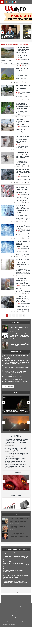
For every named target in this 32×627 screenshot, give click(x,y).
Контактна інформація (12, 621)
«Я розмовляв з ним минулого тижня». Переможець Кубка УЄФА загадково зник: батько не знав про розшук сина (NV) (16, 460)
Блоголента (11, 611)
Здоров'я (9, 609)
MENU (2, 2)
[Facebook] (9, 2)
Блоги (16, 515)
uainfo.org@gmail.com (22, 621)
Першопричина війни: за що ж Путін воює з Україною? (20, 526)
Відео (20, 609)
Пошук (16, 44)
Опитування (16, 352)
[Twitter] (12, 2)
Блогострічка (15, 436)
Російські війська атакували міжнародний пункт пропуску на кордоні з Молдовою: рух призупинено (15, 570)
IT (6, 609)
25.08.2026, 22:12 (9, 451)
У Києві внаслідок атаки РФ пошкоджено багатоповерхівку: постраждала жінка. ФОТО (15, 410)
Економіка (5, 607)
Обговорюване (11, 549)
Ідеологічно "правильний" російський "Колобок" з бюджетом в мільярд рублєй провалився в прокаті (19, 536)
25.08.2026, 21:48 (9, 462)
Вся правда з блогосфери (7, 44)
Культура (13, 607)
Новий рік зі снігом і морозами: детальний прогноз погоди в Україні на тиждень (22, 263)
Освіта (24, 607)
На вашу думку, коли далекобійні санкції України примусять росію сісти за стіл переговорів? (15, 356)
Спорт (13, 609)
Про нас (4, 621)
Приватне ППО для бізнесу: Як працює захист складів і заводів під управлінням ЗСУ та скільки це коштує (19, 336)
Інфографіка (16, 496)
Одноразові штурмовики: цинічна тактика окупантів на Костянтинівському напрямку (19, 520)
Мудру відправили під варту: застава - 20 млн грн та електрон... (9, 36)
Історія (20, 607)
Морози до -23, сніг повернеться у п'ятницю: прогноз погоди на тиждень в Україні (23, 209)
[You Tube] (15, 2)
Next (30, 32)
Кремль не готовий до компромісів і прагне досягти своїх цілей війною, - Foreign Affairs (20, 344)
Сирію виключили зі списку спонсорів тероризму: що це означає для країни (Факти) (17, 465)
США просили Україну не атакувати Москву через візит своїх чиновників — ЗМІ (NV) (16, 454)
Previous (2, 32)
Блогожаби (16, 472)
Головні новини (10, 606)
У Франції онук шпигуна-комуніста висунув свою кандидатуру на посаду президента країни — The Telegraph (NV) (16, 448)
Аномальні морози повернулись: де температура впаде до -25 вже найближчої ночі (22, 189)
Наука (17, 607)
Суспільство (22, 606)
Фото (16, 393)
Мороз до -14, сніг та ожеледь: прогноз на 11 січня (23, 226)
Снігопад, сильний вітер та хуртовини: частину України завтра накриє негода (22, 140)
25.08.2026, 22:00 (9, 456)
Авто (4, 609)
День (6, 553)
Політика (17, 606)
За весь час (24, 553)
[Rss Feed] (6, 2)
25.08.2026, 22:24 (9, 445)
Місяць (16, 553)
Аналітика (16, 322)
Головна (4, 606)
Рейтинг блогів (18, 611)
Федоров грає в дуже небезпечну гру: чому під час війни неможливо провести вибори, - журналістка (19, 327)
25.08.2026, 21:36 (9, 467)
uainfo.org (19, 617)
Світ (9, 607)
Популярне (23, 549)
